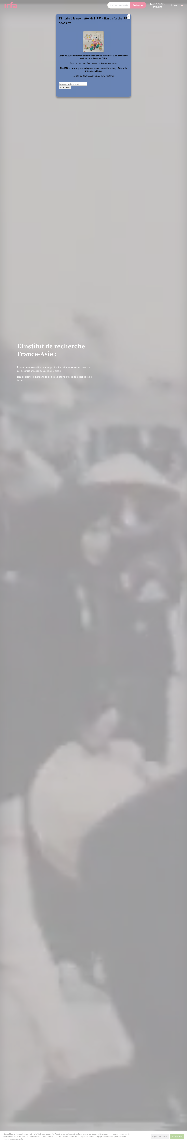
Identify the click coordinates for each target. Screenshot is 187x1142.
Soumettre (65, 87)
